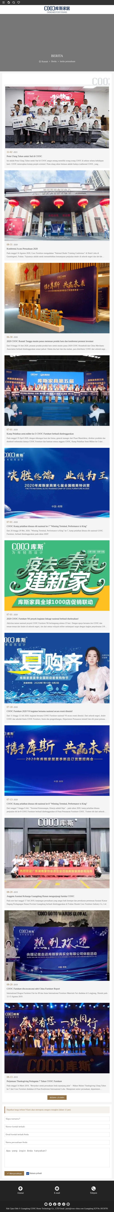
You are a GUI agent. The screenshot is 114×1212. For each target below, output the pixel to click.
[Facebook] (54, 1204)
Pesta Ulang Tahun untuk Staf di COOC (24, 156)
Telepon (93, 1193)
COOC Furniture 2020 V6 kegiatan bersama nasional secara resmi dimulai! (40, 711)
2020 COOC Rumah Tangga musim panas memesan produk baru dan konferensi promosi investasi (50, 341)
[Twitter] (50, 1204)
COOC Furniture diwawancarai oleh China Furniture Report (33, 989)
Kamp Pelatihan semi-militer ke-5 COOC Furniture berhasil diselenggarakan (40, 434)
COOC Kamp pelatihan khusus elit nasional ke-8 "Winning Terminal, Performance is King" (47, 804)
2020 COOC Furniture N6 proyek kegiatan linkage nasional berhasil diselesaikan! (43, 619)
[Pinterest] (63, 1204)
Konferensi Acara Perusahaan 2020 (22, 249)
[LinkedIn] (59, 1204)
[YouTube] (46, 1204)
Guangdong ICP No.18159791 (96, 1209)
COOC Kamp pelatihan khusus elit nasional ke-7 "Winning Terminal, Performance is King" (47, 526)
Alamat (20, 1193)
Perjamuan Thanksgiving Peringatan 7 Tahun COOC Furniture (34, 1081)
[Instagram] (68, 1204)
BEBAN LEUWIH (57, 1097)
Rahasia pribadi (36, 1173)
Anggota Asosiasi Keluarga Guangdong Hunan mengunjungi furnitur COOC (40, 896)
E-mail (57, 1193)
